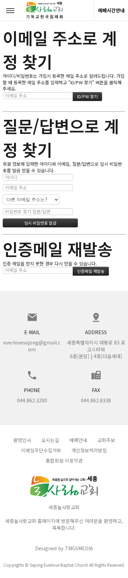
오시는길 (50, 440)
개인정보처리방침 (89, 450)
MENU (10, 10)
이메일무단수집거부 (41, 450)
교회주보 (106, 440)
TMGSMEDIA (79, 548)
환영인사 (22, 440)
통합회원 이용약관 (64, 460)
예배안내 (78, 440)
